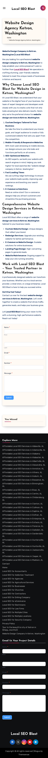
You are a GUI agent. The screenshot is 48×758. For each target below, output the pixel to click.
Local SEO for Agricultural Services (18, 582)
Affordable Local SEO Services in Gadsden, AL (23, 530)
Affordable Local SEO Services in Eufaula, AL (22, 522)
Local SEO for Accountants (14, 571)
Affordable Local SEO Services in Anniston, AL (23, 469)
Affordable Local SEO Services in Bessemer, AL (23, 480)
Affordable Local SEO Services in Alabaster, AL (23, 457)
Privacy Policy (8, 623)
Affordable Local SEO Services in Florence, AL (22, 526)
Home (4, 567)
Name (7, 327)
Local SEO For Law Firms (13, 609)
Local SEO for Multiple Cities (15, 612)
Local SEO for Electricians (13, 605)
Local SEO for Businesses (13, 586)
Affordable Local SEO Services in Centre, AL (22, 494)
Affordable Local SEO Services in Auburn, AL (22, 476)
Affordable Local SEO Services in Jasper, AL (22, 556)
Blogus (37, 751)
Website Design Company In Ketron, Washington (23, 634)
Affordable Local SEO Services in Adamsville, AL (23, 450)
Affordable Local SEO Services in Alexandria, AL (23, 465)
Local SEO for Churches (13, 590)
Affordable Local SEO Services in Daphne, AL (22, 511)
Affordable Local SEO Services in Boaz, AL (21, 490)
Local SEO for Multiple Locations (16, 616)
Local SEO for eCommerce (14, 601)
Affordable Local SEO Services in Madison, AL (22, 560)
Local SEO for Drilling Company (16, 597)
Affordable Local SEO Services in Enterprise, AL (23, 519)
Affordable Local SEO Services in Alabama (21, 454)
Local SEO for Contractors (14, 594)
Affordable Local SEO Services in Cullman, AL (22, 507)
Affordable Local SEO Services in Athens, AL (22, 472)
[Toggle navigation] (4, 8)
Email (7, 353)
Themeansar (23, 754)
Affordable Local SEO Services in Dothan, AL (22, 515)
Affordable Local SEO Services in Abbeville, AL (23, 446)
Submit (9, 398)
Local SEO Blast (23, 9)
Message (8, 373)
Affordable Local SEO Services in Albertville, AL (23, 461)
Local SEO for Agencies (12, 579)
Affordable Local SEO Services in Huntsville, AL (23, 546)
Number (8, 363)
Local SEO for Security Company (16, 620)
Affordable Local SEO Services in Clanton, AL (22, 504)
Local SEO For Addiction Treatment (18, 575)
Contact (6, 564)
